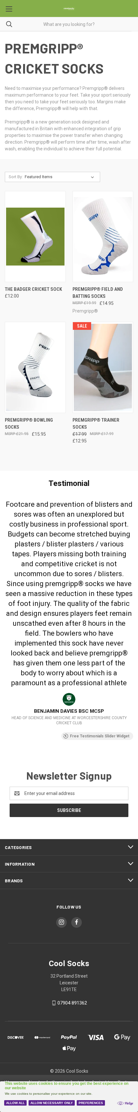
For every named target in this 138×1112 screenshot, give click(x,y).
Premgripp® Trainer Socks (96, 423)
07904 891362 (72, 1003)
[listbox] (61, 177)
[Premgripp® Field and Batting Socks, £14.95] (103, 236)
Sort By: (16, 176)
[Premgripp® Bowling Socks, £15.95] (35, 367)
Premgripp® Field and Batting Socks (98, 292)
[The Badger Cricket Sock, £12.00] (35, 236)
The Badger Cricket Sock (33, 289)
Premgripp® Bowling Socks (29, 423)
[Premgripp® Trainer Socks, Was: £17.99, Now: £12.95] (103, 367)
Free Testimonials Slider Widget (99, 736)
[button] (5, 612)
